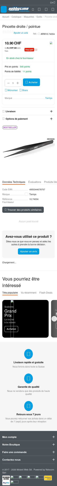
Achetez (11, 329)
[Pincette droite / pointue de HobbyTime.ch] (28, 149)
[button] (23, 90)
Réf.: (35, 33)
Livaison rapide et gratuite (28, 362)
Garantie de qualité (28, 386)
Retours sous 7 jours (28, 414)
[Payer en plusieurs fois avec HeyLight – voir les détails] (36, 49)
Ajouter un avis (21, 33)
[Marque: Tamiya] (51, 42)
